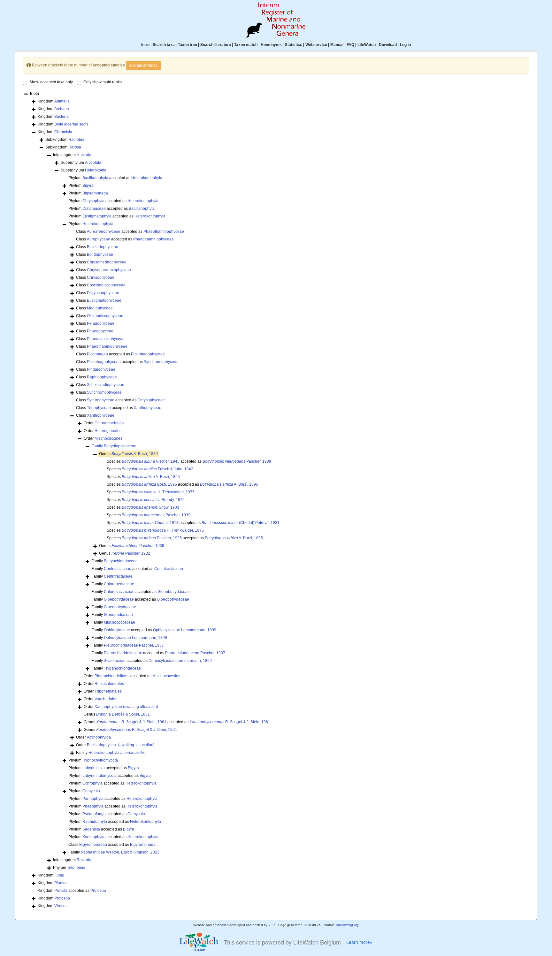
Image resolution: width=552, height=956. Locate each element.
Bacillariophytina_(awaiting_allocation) (121, 745)
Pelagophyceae (100, 323)
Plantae (61, 883)
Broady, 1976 (153, 499)
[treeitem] (114, 446)
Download (388, 44)
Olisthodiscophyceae (105, 316)
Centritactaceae (117, 568)
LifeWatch (366, 44)
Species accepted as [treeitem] (189, 461)
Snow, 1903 (150, 507)
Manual (336, 44)
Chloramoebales (109, 423)
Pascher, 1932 (130, 553)
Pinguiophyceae (101, 369)
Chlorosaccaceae (119, 591)
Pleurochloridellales (112, 676)
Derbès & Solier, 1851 (123, 714)
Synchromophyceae (161, 362)
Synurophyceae (100, 400)
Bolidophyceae (100, 254)
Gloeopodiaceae (118, 614)
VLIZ (271, 925)
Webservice (316, 44)
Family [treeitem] (114, 561)
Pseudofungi (93, 814)
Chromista (63, 132)
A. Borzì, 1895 (151, 476)
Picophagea (97, 354)
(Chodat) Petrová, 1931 (241, 522)
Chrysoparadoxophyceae (109, 270)
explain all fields (143, 65)
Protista (60, 890)
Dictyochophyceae (103, 293)
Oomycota (91, 791)
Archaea (61, 109)
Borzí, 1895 (149, 484)
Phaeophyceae (100, 331)
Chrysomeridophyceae (106, 262)
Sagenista (91, 829)
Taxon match (245, 44)
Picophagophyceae (148, 354)
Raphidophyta (94, 821)
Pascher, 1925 (152, 538)
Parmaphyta (92, 798)
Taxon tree (187, 44)
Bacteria (61, 116)
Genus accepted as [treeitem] (177, 722)
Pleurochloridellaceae (123, 653)
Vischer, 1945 (151, 461)
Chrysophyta (93, 201)
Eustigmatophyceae (104, 300)
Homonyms (271, 44)
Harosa (74, 147)
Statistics (293, 44)
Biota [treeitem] (34, 93)
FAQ (350, 44)
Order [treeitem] (104, 423)
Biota (71, 124)
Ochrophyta (92, 783)
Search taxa (164, 44)
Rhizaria (84, 860)
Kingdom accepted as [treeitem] (72, 890)
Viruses (60, 906)
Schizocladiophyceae (105, 385)
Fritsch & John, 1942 (157, 469)
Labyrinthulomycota (99, 775)
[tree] (276, 500)
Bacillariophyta (95, 178)
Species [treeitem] (150, 469)
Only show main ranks (102, 82)
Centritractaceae (168, 568)
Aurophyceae (98, 239)
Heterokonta (95, 170)
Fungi (59, 875)
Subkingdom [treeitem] (64, 139)
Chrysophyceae (100, 277)
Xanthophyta (93, 837)
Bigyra (88, 185)
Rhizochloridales (109, 683)
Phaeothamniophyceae (163, 231)
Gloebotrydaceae (119, 599)
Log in (405, 44)
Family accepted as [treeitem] (137, 568)
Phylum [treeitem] (81, 185)
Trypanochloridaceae (122, 668)
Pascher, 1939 (237, 461)
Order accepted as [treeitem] (132, 676)
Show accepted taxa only (51, 82)
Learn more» (359, 942)
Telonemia (76, 867)
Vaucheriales (106, 699)
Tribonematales (108, 691)
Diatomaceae (94, 208)
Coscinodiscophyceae (106, 285)
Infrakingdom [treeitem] (72, 155)
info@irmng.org (347, 925)
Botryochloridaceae (121, 561)
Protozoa (98, 890)
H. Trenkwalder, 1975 (158, 492)
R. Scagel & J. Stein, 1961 (131, 722)
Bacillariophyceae (102, 247)
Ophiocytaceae (117, 630)
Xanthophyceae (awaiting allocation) (126, 706)
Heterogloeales (108, 431)
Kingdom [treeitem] (54, 101)
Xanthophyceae (147, 408)
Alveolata (93, 162)
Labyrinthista (93, 768)
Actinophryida (99, 737)
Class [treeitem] (97, 247)
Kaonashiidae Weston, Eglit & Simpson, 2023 (120, 852)
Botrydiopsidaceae (120, 446)
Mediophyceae (100, 308)
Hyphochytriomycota (100, 760)
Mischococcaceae (119, 622)
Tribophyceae (99, 408)
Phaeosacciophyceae (106, 339)
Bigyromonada (95, 193)
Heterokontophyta (146, 178)
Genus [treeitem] (128, 453)
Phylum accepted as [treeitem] (115, 178)
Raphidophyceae (102, 377)
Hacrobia (76, 139)
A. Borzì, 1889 (134, 453)
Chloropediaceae (119, 584)
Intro (145, 44)
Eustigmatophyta (96, 216)
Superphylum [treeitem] (81, 162)
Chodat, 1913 (150, 522)
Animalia (62, 101)
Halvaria (84, 155)
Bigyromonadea (93, 844)
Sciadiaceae (115, 660)
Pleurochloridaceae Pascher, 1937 (134, 645)
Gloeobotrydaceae (173, 591)
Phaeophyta (92, 806)
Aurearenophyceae (103, 231)
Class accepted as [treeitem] (130, 231)
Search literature (215, 44)
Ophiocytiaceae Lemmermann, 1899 (184, 630)
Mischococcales (108, 438)
